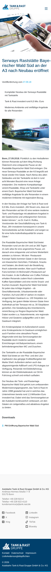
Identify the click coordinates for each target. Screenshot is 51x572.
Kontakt (5, 553)
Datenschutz (17, 553)
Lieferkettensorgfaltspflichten (16, 556)
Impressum (31, 553)
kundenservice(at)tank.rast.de (16, 504)
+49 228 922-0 (17, 499)
